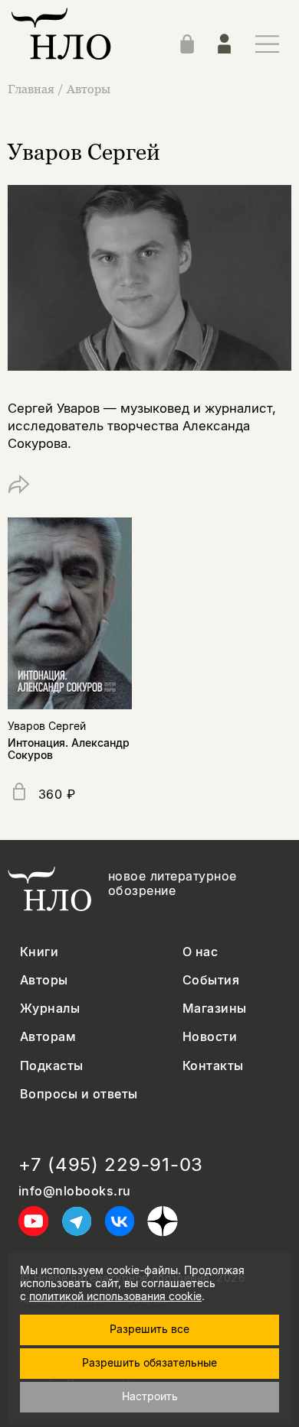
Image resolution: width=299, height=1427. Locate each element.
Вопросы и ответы (79, 1094)
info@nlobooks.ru (74, 1191)
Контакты (213, 1066)
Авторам (48, 1037)
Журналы (50, 1008)
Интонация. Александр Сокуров (69, 749)
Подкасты (52, 1066)
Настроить (150, 1396)
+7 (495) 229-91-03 (110, 1165)
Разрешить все (149, 1328)
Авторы (88, 89)
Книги (39, 952)
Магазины (214, 1008)
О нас (200, 952)
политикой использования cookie (115, 1295)
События (210, 980)
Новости (209, 1037)
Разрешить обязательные (149, 1362)
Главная (31, 89)
